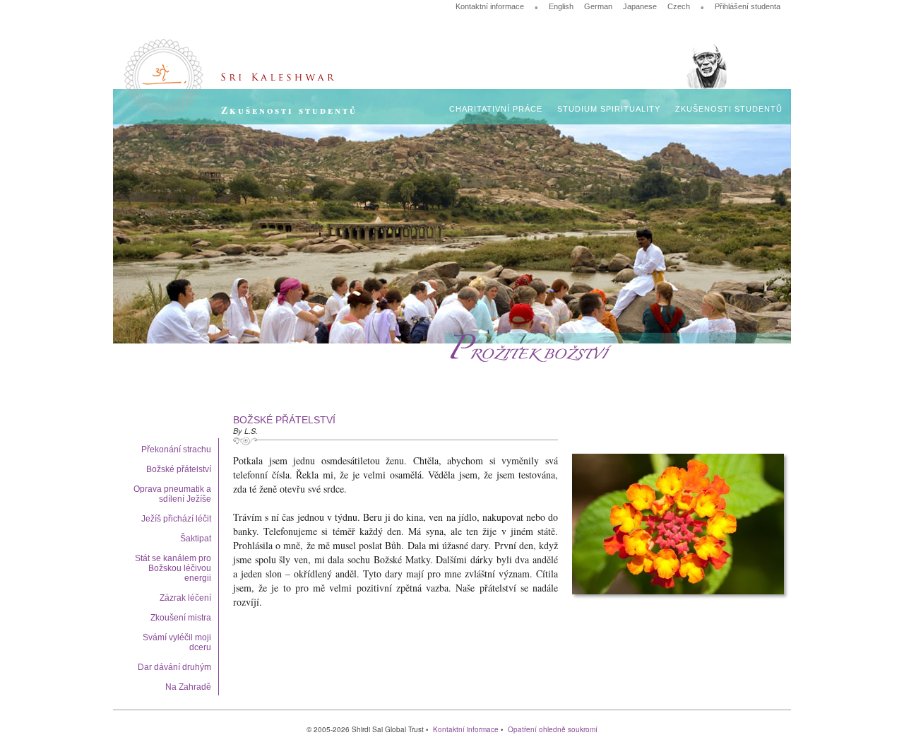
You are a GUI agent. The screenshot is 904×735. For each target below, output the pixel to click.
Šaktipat (195, 538)
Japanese (640, 6)
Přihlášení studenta (747, 6)
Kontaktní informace (490, 6)
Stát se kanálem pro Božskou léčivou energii (173, 568)
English (561, 6)
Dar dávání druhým (174, 667)
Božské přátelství (178, 469)
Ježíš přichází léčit (176, 519)
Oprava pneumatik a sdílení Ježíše (172, 494)
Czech (678, 6)
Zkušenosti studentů (729, 109)
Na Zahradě (188, 687)
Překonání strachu (176, 449)
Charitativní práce (495, 109)
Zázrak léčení (185, 598)
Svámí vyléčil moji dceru (177, 642)
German (598, 6)
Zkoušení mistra (180, 618)
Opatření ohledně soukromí (552, 729)
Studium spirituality (608, 109)
